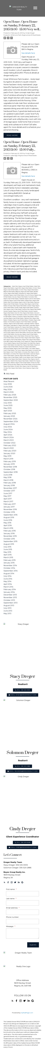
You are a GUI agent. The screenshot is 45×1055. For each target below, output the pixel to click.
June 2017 (8, 493)
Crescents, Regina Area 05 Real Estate (14, 300)
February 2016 (10, 531)
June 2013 (8, 611)
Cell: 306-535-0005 (23, 690)
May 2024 (8, 432)
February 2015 (10, 560)
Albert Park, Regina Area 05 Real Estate (22, 286)
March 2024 (9, 437)
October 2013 (9, 600)
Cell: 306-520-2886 (23, 766)
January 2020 (9, 453)
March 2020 (9, 448)
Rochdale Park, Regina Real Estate (24, 345)
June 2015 (8, 549)
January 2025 (9, 416)
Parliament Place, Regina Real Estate (25, 337)
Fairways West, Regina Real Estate (17, 305)
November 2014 (10, 565)
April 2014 (8, 584)
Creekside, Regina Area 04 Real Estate (29, 298)
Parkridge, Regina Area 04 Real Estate (14, 336)
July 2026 (8, 384)
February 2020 (10, 451)
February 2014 (10, 589)
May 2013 (7, 614)
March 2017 (8, 501)
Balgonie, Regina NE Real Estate (24, 291)
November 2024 (10, 419)
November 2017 (10, 488)
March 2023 (9, 440)
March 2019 (8, 459)
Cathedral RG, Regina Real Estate (28, 293)
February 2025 (10, 413)
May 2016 (7, 523)
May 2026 (8, 389)
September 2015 (10, 541)
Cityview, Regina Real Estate (20, 297)
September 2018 (11, 472)
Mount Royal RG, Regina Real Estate (29, 330)
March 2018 (8, 480)
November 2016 (10, 509)
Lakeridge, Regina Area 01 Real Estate (24, 155)
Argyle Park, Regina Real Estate (23, 288)
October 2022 (9, 443)
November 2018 (10, 467)
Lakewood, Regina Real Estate (27, 329)
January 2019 (9, 464)
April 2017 (8, 499)
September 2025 (11, 400)
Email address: (12, 908)
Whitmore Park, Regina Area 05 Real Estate (25, 35)
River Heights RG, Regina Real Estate (31, 341)
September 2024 (11, 421)
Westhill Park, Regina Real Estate (20, 361)
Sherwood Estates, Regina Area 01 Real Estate (16, 348)
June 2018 (8, 475)
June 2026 (8, 387)
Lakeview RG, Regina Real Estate (24, 327)
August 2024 (9, 424)
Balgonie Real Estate (9, 291)
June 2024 (8, 429)
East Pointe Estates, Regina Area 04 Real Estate (21, 302)
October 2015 (9, 539)
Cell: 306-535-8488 (23, 842)
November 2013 (10, 597)
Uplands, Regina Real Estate (22, 355)
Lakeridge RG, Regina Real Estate (20, 325)
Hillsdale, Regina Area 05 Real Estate (18, 320)
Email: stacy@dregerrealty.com (23, 695)
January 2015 (9, 563)
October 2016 (9, 512)
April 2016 (8, 525)
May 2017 (7, 496)
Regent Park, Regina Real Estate (31, 339)
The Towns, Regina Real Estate (23, 350)
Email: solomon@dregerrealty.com (23, 771)
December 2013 (10, 595)
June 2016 (8, 520)
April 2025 (8, 411)
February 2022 (10, 445)
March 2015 (8, 557)
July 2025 (8, 403)
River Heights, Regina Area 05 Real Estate (15, 343)
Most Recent (9, 381)
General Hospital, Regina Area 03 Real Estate (16, 311)
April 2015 (8, 555)
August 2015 (9, 544)
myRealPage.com (27, 1013)
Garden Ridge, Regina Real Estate (24, 307)
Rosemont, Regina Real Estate (27, 346)
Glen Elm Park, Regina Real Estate (24, 313)
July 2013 (7, 608)
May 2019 (7, 456)
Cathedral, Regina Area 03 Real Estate (14, 295)
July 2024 (8, 427)
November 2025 (10, 397)
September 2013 (10, 603)
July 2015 (7, 547)
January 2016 (9, 533)
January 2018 (9, 485)
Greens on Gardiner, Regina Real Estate (23, 316)
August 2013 (9, 605)
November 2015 (10, 536)
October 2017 (9, 491)
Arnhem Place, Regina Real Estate (28, 290)
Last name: (10, 899)
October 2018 (9, 469)
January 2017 (9, 507)
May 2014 (7, 581)
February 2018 (10, 483)
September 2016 (10, 515)
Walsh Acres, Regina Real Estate (13, 359)
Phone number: (12, 917)
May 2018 (7, 477)
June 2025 (8, 405)
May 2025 (8, 408)
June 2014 (8, 579)
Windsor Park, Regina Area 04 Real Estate (26, 366)
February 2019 (10, 461)
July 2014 (7, 576)
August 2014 (9, 573)
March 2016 (8, 528)
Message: (10, 926)
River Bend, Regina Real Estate (12, 341)
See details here (28, 53)
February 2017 (10, 504)
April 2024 (8, 435)
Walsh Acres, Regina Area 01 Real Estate (30, 357)
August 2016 (9, 517)
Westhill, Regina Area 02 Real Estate (20, 362)
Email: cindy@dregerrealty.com (23, 847)
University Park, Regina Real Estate (20, 354)
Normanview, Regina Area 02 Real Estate (26, 334)
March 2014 (8, 587)
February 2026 (10, 395)
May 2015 (7, 552)
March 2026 (9, 392)
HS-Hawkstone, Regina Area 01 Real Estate (19, 322)
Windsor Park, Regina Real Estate (13, 368)
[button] (22, 690)
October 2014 (9, 568)
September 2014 (10, 571)
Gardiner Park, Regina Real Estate (31, 309)
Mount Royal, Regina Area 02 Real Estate (15, 332)
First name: (10, 889)
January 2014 (9, 592)
